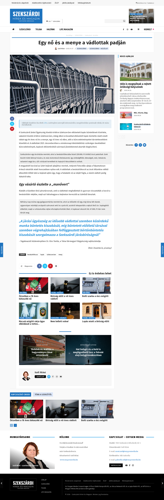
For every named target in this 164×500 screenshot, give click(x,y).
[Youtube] (132, 29)
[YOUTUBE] (126, 465)
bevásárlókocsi (32, 255)
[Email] (49, 376)
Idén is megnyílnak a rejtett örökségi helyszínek (138, 18)
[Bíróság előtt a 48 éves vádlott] (65, 285)
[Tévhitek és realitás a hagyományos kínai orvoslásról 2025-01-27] (1, 483)
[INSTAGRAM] (133, 465)
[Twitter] (45, 266)
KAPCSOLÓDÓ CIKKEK (20, 394)
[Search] (124, 21)
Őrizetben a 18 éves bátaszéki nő (28, 297)
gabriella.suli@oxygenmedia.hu (128, 460)
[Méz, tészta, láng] (126, 115)
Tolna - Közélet (57, 293)
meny (60, 255)
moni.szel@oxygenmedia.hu (126, 451)
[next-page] (15, 425)
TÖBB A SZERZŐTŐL (43, 394)
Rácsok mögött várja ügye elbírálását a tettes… (32, 322)
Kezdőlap (69, 35)
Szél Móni (40, 372)
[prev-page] (11, 425)
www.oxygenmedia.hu (69, 460)
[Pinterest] (50, 266)
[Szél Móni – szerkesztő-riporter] (32, 455)
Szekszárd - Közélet (99, 48)
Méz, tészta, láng (141, 113)
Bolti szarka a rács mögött (95, 296)
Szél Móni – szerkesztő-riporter (26, 466)
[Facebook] (123, 29)
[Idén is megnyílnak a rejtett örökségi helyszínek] (136, 72)
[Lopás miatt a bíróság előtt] (96, 311)
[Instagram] (127, 29)
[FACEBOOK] (130, 465)
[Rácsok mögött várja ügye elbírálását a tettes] (33, 311)
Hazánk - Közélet (136, 14)
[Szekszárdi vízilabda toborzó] (126, 126)
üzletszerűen (51, 255)
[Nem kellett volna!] (65, 311)
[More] (56, 266)
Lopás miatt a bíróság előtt (95, 321)
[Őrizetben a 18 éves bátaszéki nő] (33, 285)
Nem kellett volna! (59, 321)
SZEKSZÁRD (79, 35)
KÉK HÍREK (23, 293)
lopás (42, 255)
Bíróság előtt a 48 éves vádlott (62, 297)
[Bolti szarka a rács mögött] (96, 285)
